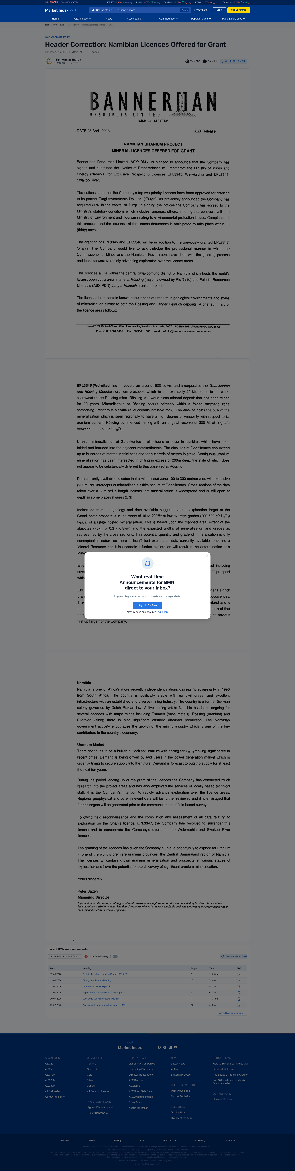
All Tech (198, 2)
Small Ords (168, 2)
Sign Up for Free (147, 605)
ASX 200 (110, 2)
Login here (162, 612)
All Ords (139, 2)
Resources (227, 2)
